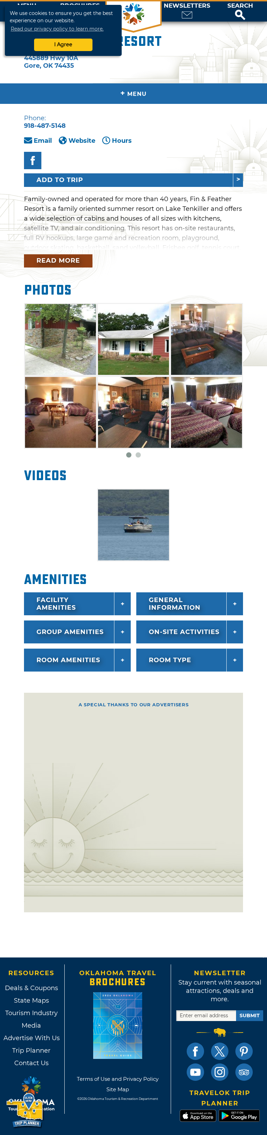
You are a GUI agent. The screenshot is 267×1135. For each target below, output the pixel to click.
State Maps (31, 1000)
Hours (122, 141)
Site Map (117, 1089)
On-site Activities (184, 632)
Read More (58, 260)
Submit (250, 1015)
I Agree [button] (63, 44)
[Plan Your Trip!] (25, 1110)
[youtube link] (195, 1072)
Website (81, 141)
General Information (175, 603)
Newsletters (187, 5)
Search (240, 5)
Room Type (170, 660)
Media (31, 1025)
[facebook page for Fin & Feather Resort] (32, 160)
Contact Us (31, 1063)
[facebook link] (195, 1051)
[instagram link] (219, 1072)
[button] (240, 11)
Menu (133, 93)
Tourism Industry (31, 1013)
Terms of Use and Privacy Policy (118, 1079)
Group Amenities (70, 632)
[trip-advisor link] (244, 1072)
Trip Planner (31, 1050)
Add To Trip (60, 180)
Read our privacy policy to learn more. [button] (57, 29)
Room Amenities (68, 660)
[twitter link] (219, 1051)
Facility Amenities (56, 603)
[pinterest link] (244, 1051)
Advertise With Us (31, 1038)
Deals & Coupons (31, 988)
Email (43, 141)
